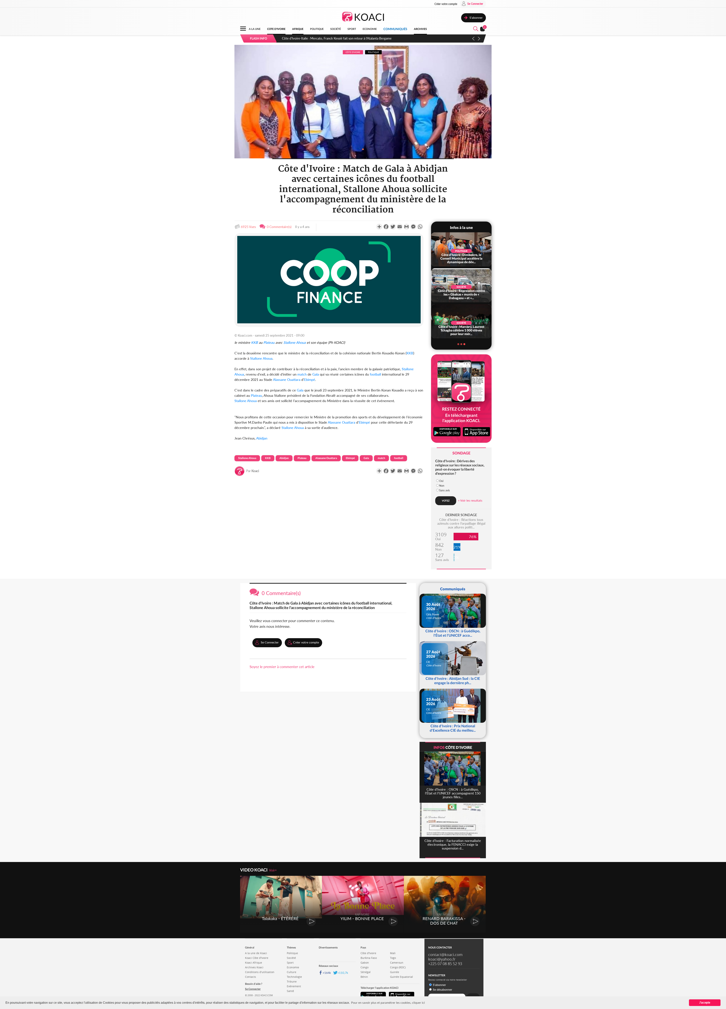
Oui (441, 480)
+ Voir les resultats (470, 500)
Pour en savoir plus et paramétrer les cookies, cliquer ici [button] (388, 1002)
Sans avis (444, 490)
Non (441, 485)
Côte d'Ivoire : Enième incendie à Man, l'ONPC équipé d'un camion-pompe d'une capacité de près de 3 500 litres (362, 38)
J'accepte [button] (704, 1002)
